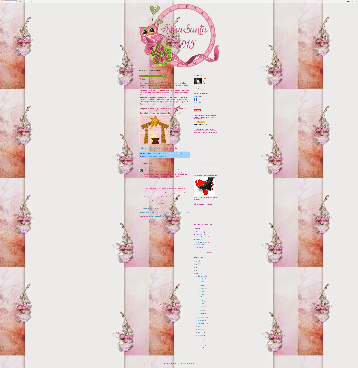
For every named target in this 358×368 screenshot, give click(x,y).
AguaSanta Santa (198, 96)
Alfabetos (199, 232)
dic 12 (202, 301)
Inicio (166, 212)
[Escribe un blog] (176, 154)
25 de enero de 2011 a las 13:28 (154, 204)
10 (197, 273)
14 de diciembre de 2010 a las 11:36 (155, 179)
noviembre (202, 317)
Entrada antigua (183, 212)
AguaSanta (209, 79)
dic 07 (202, 304)
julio (199, 329)
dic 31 (202, 279)
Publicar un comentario (150, 208)
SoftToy (198, 247)
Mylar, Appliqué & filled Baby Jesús (152, 148)
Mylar (164, 156)
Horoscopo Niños (201, 242)
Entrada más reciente (147, 212)
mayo (200, 335)
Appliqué (149, 156)
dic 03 (202, 310)
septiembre (202, 323)
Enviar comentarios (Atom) (158, 216)
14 (197, 264)
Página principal (143, 70)
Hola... (201, 297)
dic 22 (202, 285)
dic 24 (202, 282)
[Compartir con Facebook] (179, 154)
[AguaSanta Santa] (195, 100)
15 (197, 261)
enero (200, 348)
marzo (200, 342)
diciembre (201, 276)
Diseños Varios (157, 156)
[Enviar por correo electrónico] (174, 154)
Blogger (191, 363)
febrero (200, 345)
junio (200, 332)
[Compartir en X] (177, 154)
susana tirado (148, 167)
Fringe (198, 239)
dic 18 (202, 291)
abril (200, 339)
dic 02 (202, 313)
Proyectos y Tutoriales (155, 70)
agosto (200, 326)
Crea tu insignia (197, 102)
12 (197, 267)
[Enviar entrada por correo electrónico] (170, 153)
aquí (159, 111)
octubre (200, 320)
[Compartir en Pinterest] (181, 154)
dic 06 (202, 307)
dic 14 (202, 294)
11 (197, 270)
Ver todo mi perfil (200, 89)
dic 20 (202, 288)
